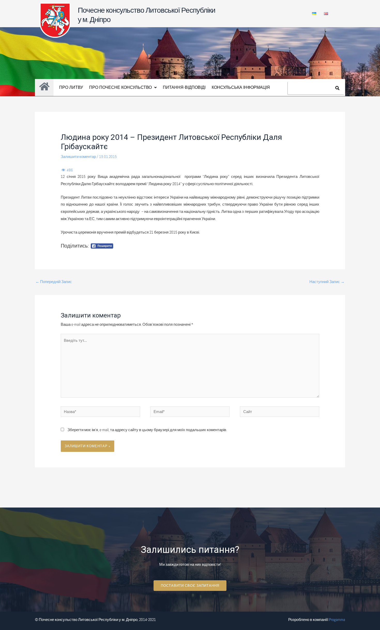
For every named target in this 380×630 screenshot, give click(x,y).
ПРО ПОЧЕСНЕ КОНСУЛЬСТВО (120, 87)
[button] (123, 87)
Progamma (337, 619)
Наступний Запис (327, 281)
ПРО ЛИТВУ (71, 87)
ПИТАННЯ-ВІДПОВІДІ (184, 87)
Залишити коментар (78, 156)
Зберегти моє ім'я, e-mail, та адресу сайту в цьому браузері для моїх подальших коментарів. (147, 429)
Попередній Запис (53, 281)
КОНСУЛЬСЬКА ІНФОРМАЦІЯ (241, 87)
